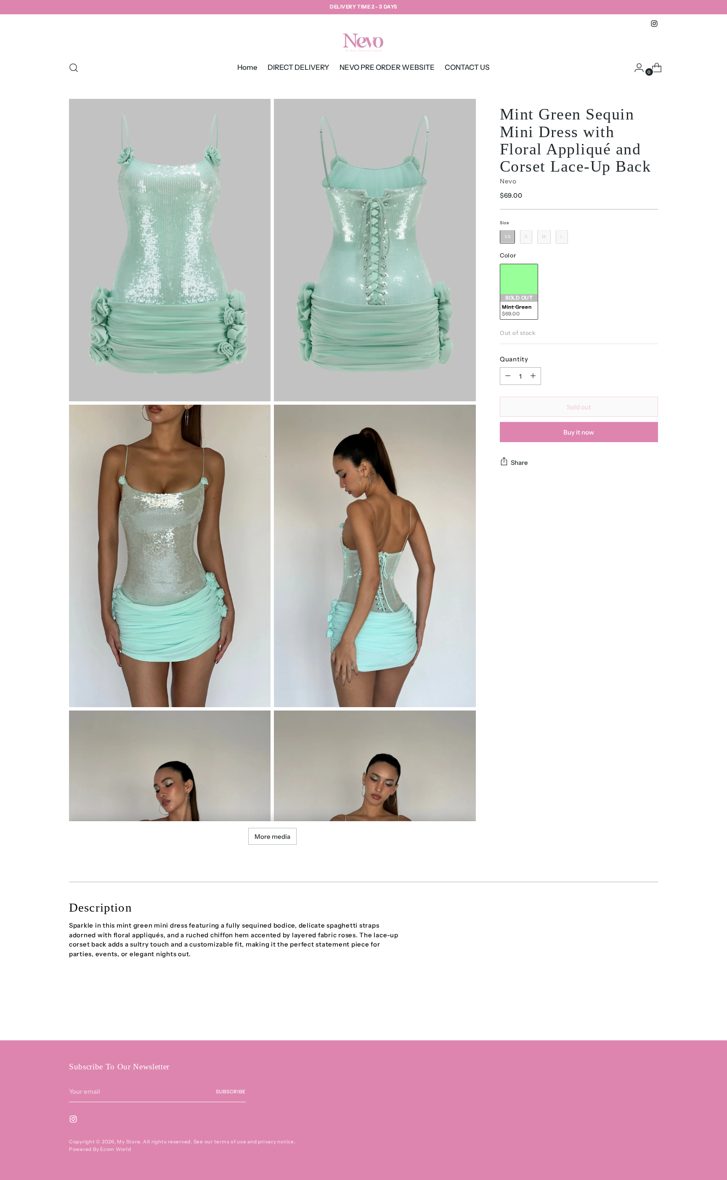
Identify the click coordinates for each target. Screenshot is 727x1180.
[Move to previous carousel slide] (631, 1012)
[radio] (507, 236)
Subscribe (231, 1092)
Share (519, 462)
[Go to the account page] (635, 67)
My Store (128, 1142)
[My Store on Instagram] (654, 23)
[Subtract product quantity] (507, 376)
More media (272, 837)
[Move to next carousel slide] (651, 1011)
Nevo (508, 181)
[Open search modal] (73, 67)
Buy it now (578, 432)
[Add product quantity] (533, 376)
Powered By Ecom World (100, 1149)
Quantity (514, 359)
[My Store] (363, 41)
